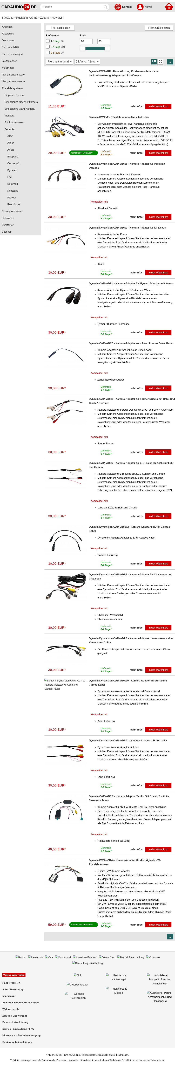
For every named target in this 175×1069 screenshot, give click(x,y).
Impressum (8, 996)
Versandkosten (89, 1055)
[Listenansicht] (154, 61)
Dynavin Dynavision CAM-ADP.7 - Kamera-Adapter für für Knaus (127, 227)
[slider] (82, 48)
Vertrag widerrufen (14, 975)
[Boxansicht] (160, 61)
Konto (148, 6)
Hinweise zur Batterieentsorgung (21, 1035)
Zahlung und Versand (15, 1015)
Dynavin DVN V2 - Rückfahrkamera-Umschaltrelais (119, 117)
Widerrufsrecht (11, 1009)
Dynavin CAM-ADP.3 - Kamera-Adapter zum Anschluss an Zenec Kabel (131, 343)
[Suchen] (106, 7)
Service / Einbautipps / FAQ (18, 1028)
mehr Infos (136, 106)
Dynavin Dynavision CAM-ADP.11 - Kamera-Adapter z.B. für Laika (128, 740)
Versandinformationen (153, 1060)
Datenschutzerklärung (15, 1022)
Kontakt (127, 6)
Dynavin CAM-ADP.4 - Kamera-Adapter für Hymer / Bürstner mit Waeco (131, 283)
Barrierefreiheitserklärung (17, 1042)
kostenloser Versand (81, 152)
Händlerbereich (11, 982)
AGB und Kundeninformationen (20, 1002)
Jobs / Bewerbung (13, 989)
